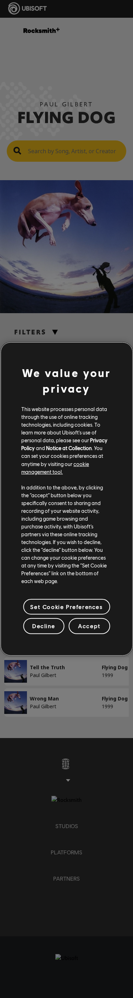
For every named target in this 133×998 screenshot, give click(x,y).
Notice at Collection (69, 448)
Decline (43, 625)
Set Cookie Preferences (66, 606)
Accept (89, 625)
